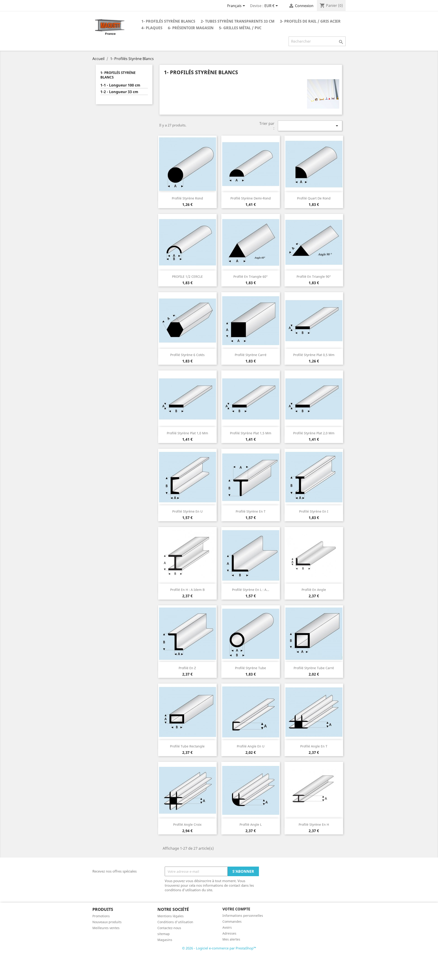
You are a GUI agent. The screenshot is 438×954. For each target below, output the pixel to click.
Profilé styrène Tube (250, 668)
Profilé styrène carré (250, 355)
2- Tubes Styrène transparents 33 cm (237, 21)
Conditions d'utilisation (175, 922)
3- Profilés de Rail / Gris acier (310, 21)
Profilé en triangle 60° (250, 276)
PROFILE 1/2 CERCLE (187, 276)
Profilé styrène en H (314, 824)
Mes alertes (231, 939)
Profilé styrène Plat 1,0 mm (187, 433)
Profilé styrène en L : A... (250, 589)
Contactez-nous (169, 928)
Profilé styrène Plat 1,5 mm (250, 433)
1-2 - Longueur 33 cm (119, 91)
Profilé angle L (251, 824)
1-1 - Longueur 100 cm (120, 85)
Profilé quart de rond (314, 198)
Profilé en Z (187, 668)
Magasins (164, 940)
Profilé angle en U (250, 746)
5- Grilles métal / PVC (240, 27)
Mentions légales (170, 916)
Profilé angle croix (187, 824)
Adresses (229, 933)
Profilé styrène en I (313, 511)
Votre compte (236, 909)
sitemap (163, 934)
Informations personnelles (242, 915)
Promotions (101, 916)
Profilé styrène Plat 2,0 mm (313, 433)
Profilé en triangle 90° (314, 276)
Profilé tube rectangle (187, 746)
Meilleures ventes (106, 928)
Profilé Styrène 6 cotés (187, 355)
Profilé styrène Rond (187, 198)
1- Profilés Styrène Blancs (168, 21)
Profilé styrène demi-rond (250, 198)
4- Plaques (151, 27)
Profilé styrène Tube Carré (314, 668)
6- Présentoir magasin (191, 27)
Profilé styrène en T (251, 511)
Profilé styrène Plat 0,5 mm (313, 355)
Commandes (232, 921)
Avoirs (227, 927)
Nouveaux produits (107, 922)
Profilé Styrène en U (187, 511)
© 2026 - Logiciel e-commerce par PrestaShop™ (219, 948)
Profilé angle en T (313, 746)
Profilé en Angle (314, 589)
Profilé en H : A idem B (187, 589)
